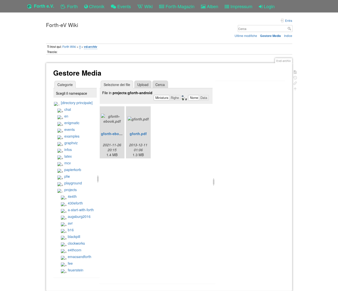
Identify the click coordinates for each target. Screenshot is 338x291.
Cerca (290, 28)
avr (70, 223)
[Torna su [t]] (295, 88)
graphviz (71, 142)
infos (68, 149)
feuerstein (75, 269)
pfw (67, 176)
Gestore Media (270, 35)
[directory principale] (77, 102)
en (66, 116)
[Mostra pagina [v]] (295, 71)
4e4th (72, 196)
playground (73, 182)
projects (70, 189)
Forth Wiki (69, 46)
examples (71, 136)
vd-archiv (90, 46)
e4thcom (74, 249)
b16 (71, 229)
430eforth (75, 203)
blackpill (74, 236)
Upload (142, 84)
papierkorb (72, 169)
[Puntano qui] (295, 83)
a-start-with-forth (81, 209)
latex (68, 156)
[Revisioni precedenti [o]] (295, 77)
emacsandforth (79, 256)
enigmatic (71, 122)
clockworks (76, 243)
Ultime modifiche (246, 35)
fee (70, 263)
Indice (288, 35)
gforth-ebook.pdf (115, 133)
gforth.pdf (138, 133)
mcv (67, 162)
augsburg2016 (79, 216)
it (80, 46)
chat (67, 109)
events (69, 129)
